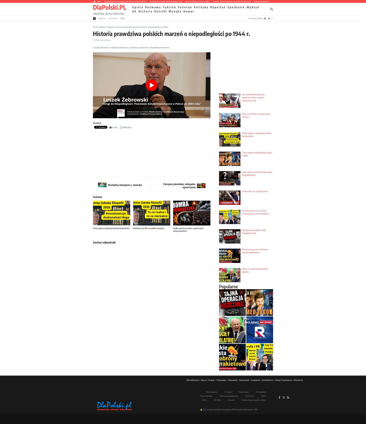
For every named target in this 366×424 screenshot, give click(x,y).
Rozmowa (153, 7)
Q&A (122, 18)
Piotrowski (221, 380)
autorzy (113, 18)
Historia (146, 11)
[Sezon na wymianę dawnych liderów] (232, 329)
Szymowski (244, 380)
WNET (263, 396)
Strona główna (99, 27)
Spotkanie (236, 7)
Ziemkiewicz (267, 380)
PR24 (204, 400)
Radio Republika (206, 396)
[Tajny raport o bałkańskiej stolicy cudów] (259, 302)
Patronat (231, 400)
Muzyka (175, 11)
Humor (188, 11)
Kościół (160, 11)
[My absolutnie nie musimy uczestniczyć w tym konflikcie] (259, 357)
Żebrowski (232, 380)
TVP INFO (217, 400)
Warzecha (298, 380)
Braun (204, 380)
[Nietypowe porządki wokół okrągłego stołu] (232, 302)
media (102, 18)
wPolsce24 (249, 396)
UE (134, 11)
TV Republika (261, 392)
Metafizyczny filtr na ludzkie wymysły (148, 228)
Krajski (212, 380)
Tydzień (169, 7)
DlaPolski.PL (109, 7)
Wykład (253, 7)
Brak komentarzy (103, 40)
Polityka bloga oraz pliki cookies (254, 400)
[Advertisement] (151, 153)
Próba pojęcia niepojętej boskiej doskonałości (111, 228)
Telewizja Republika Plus (229, 396)
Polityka (201, 7)
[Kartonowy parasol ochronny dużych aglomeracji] (232, 357)
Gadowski (255, 380)
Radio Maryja (244, 392)
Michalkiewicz (193, 380)
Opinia (138, 7)
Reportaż (218, 7)
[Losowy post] (265, 18)
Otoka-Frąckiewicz (283, 380)
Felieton (185, 7)
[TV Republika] (259, 329)
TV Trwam (228, 392)
